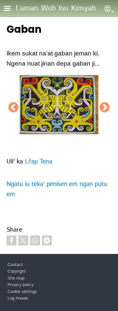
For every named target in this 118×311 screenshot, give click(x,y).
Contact (15, 265)
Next (104, 108)
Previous (13, 108)
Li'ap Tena (38, 161)
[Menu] (11, 9)
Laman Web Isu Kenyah (56, 8)
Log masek (18, 298)
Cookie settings (22, 292)
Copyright (17, 271)
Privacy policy (20, 285)
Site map (16, 278)
